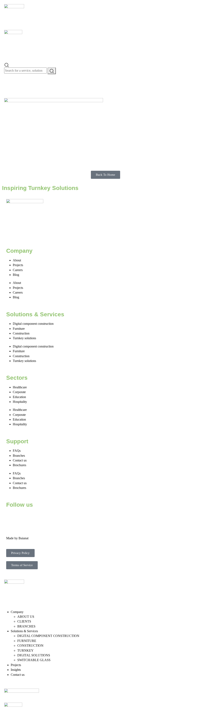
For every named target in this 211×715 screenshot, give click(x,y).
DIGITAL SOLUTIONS (33, 655)
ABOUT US (25, 616)
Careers (18, 270)
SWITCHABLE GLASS (33, 660)
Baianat (23, 538)
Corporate (19, 392)
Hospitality (20, 401)
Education (19, 397)
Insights (16, 669)
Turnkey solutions (24, 338)
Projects (18, 265)
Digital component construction (33, 323)
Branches (19, 455)
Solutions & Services (24, 631)
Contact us (20, 460)
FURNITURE (26, 641)
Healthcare (20, 387)
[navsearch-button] (6, 64)
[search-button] (52, 71)
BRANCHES (26, 626)
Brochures (19, 465)
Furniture (19, 328)
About (17, 260)
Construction (21, 333)
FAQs (17, 450)
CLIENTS (24, 621)
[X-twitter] (22, 517)
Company (17, 612)
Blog (16, 274)
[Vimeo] (56, 517)
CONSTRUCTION (30, 645)
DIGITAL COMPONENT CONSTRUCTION (48, 636)
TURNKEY (25, 650)
